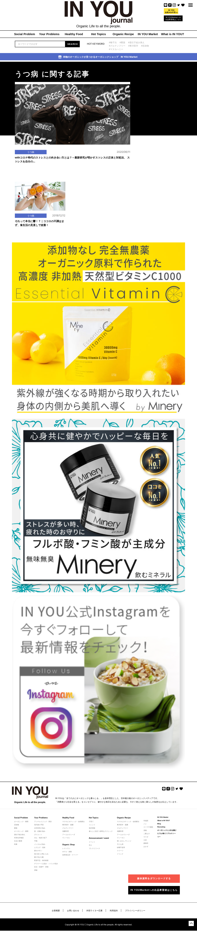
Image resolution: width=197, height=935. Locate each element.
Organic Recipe (124, 818)
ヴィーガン (66, 838)
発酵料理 (65, 831)
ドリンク (120, 854)
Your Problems (41, 818)
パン (145, 824)
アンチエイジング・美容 (43, 822)
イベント (92, 842)
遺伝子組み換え (19, 835)
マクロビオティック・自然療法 (73, 822)
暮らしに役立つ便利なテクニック (101, 831)
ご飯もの (146, 834)
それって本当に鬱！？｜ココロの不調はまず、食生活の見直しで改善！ (39, 223)
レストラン (66, 848)
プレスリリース (94, 848)
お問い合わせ (73, 910)
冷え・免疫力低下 (40, 838)
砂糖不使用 (121, 847)
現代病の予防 (39, 825)
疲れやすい (38, 851)
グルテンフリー (67, 828)
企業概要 (56, 910)
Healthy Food (68, 818)
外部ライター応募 (94, 910)
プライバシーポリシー (135, 910)
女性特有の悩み (39, 828)
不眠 (35, 841)
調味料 (145, 843)
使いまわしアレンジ (124, 841)
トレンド (92, 825)
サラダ (145, 837)
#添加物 (145, 45)
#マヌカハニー (116, 49)
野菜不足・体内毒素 (41, 860)
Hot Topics (93, 818)
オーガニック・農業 (21, 822)
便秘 (35, 870)
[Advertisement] (154, 80)
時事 (15, 844)
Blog (159, 824)
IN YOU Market (162, 817)
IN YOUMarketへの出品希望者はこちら (173, 18)
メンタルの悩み (39, 844)
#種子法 (113, 42)
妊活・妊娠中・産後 (41, 867)
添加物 (16, 825)
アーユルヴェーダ (68, 835)
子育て (91, 822)
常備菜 (145, 821)
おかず (145, 847)
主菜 (145, 840)
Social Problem (21, 818)
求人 (90, 845)
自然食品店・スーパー (70, 855)
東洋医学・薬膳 (67, 825)
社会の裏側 (18, 841)
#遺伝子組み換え (136, 42)
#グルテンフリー (117, 45)
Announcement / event (99, 838)
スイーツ (120, 851)
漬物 (145, 830)
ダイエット (38, 835)
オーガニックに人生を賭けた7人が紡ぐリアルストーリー (166, 833)
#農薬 (122, 42)
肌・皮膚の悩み (39, 831)
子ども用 (120, 844)
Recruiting (161, 827)
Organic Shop (68, 844)
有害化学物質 (19, 838)
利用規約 (114, 910)
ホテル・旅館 (67, 852)
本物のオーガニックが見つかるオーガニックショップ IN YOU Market (100, 56)
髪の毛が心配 (39, 857)
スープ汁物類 (148, 827)
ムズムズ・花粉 (39, 847)
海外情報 (92, 828)
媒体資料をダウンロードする (154, 878)
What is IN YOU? (163, 820)
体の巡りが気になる (41, 854)
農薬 (15, 828)
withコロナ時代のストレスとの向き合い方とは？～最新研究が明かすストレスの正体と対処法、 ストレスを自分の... (72, 159)
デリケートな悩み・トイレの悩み (46, 864)
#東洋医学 (133, 45)
